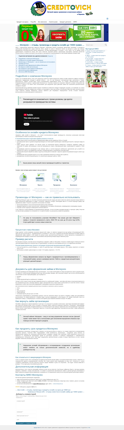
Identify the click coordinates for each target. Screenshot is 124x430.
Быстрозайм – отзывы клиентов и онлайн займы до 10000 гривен (95, 59)
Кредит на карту (22, 22)
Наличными (53, 22)
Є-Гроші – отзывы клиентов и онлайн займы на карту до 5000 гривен (96, 65)
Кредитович (37, 427)
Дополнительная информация (28, 70)
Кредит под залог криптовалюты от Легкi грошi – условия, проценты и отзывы (95, 52)
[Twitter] (107, 18)
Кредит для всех (65, 22)
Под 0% (33, 22)
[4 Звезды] (18, 386)
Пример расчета (24, 63)
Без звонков (42, 22)
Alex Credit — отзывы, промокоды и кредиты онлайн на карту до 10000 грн (43, 390)
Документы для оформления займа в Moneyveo (33, 65)
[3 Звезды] (17, 386)
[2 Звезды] (16, 386)
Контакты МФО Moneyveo (26, 72)
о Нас (88, 427)
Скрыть (50, 56)
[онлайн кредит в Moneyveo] (96, 78)
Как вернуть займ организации (28, 67)
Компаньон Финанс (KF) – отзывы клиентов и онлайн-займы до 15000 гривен (56, 392)
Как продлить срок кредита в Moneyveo (31, 68)
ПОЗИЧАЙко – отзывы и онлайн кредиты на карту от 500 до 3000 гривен (96, 62)
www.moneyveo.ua (58, 383)
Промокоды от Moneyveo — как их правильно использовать (37, 62)
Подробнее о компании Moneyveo (29, 58)
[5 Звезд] (19, 386)
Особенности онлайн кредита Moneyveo (31, 60)
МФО (75, 22)
